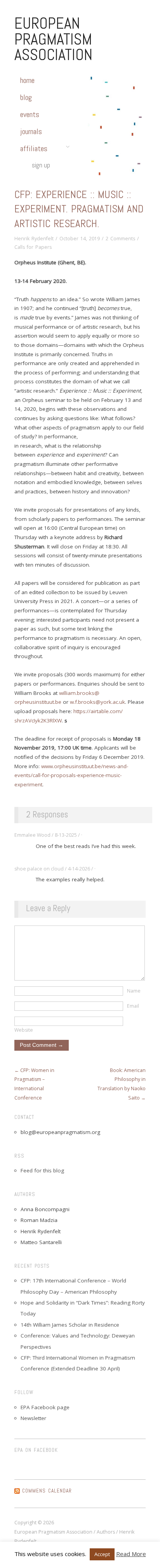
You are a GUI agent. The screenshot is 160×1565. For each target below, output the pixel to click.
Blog (26, 97)
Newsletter (33, 1418)
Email (133, 1006)
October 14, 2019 (79, 238)
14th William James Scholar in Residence (70, 1324)
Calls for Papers (33, 247)
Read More (131, 1554)
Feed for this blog (42, 1170)
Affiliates (33, 148)
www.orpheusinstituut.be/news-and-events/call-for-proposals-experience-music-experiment (71, 775)
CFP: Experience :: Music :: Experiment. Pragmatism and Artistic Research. (79, 209)
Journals (31, 131)
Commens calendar (47, 1490)
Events (29, 114)
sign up (41, 164)
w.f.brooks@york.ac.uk (97, 701)
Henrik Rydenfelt (34, 238)
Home (27, 80)
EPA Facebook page (45, 1407)
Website (23, 1030)
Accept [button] (102, 1554)
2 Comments (120, 238)
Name (134, 991)
